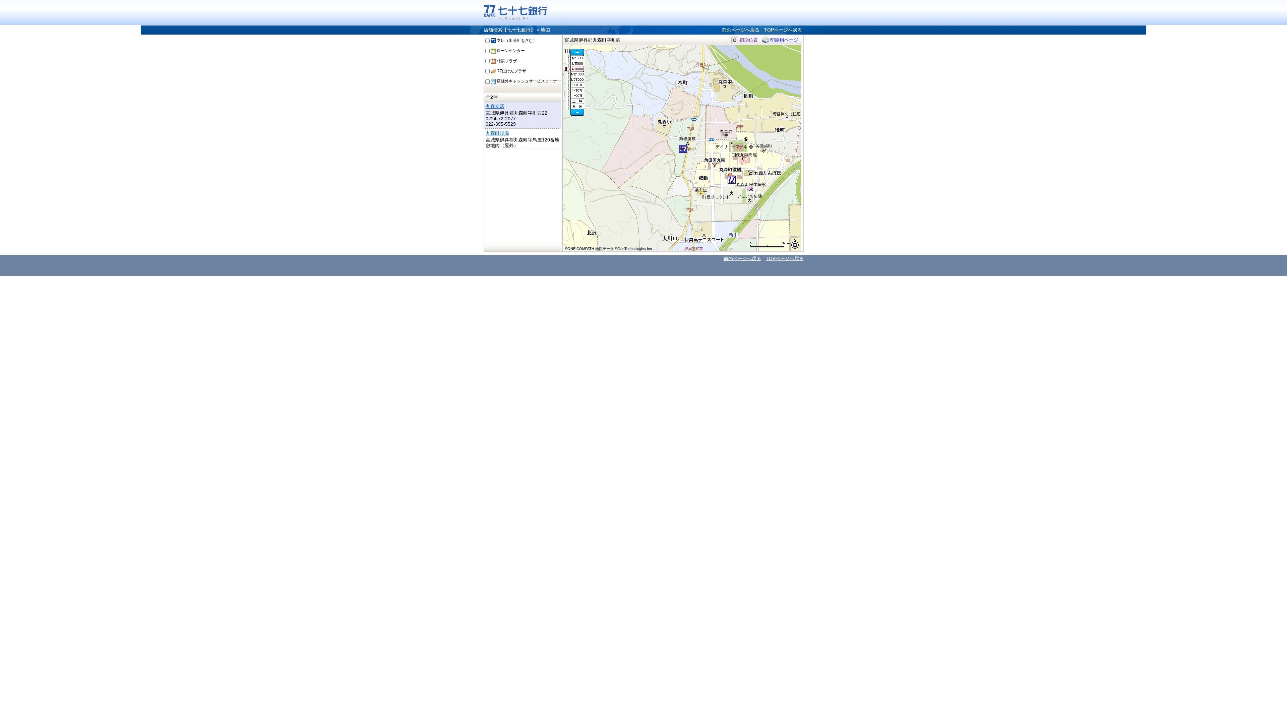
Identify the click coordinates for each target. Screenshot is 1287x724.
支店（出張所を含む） (516, 40)
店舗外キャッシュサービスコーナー (528, 81)
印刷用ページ (784, 40)
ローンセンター (510, 50)
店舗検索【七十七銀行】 (509, 30)
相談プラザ (506, 61)
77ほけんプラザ (511, 71)
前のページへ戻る (740, 30)
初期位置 (748, 40)
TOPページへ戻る (783, 30)
